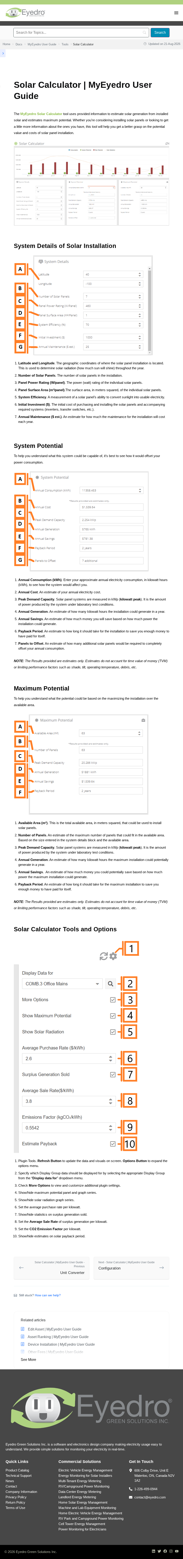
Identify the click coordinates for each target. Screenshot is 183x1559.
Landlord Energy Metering (77, 1497)
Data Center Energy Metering (79, 1492)
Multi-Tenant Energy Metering (79, 1481)
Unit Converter (60, 1268)
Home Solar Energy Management (82, 1502)
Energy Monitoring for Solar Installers (85, 1475)
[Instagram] (171, 1551)
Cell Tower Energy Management (81, 1524)
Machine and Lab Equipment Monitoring (87, 1508)
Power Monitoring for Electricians (82, 1529)
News (10, 1481)
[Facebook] (165, 1551)
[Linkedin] (153, 1551)
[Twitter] (159, 1551)
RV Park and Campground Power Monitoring (90, 1518)
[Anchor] (119, 246)
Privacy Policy (16, 1497)
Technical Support (18, 1475)
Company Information (21, 1492)
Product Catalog (17, 1470)
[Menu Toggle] (176, 12)
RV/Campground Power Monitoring (83, 1486)
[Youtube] (177, 1551)
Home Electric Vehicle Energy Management (90, 1513)
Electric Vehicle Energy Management (85, 1470)
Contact (11, 1486)
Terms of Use (15, 1508)
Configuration (126, 1265)
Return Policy (15, 1502)
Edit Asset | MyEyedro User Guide (54, 1329)
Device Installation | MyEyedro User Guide (61, 1344)
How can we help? (48, 1295)
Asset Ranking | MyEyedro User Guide (58, 1337)
